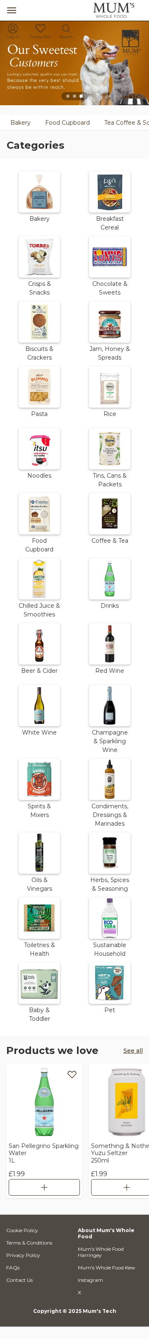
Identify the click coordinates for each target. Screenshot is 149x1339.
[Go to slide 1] (68, 96)
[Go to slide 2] (74, 96)
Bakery (20, 122)
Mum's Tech (99, 1311)
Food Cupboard (67, 122)
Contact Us (19, 1280)
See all (133, 1050)
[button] (39, 200)
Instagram (90, 1280)
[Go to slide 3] (81, 96)
